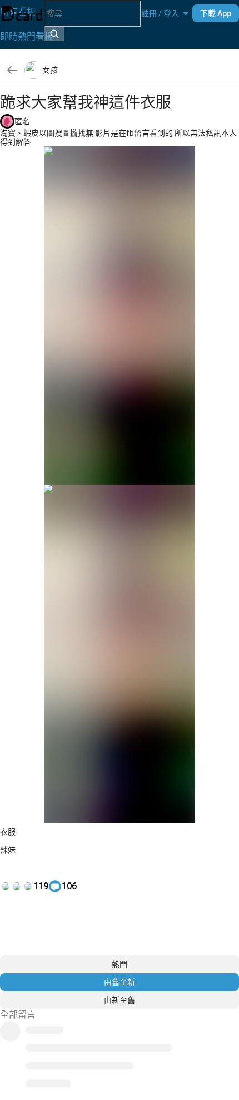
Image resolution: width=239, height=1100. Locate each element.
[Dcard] (22, 13)
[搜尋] (54, 34)
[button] (160, 13)
